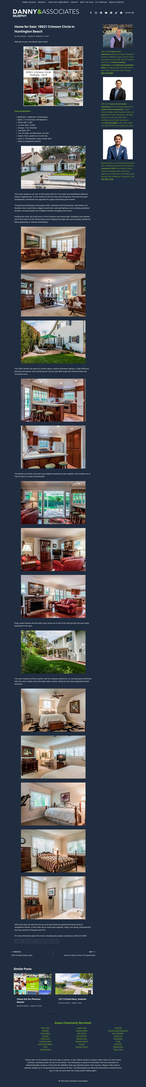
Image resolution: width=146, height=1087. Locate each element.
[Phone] (121, 13)
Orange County (29, 941)
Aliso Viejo (45, 1028)
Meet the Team (86, 2)
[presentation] (32, 983)
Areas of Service (116, 2)
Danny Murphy (21, 36)
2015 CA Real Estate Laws (21, 953)
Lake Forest (81, 1033)
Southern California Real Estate (47, 941)
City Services (101, 2)
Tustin (118, 1041)
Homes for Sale (29, 2)
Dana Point (45, 1039)
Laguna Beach (45, 1050)
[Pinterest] (111, 13)
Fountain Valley (45, 1041)
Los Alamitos (81, 1036)
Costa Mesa (45, 1033)
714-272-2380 (111, 123)
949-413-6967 (107, 73)
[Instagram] (96, 13)
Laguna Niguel (81, 1031)
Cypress (45, 1036)
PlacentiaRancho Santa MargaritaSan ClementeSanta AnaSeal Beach (118, 1033)
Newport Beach (81, 1041)
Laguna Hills (82, 1028)
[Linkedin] (101, 13)
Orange (82, 1044)
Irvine (45, 1047)
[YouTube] (106, 13)
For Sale (18, 941)
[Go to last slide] (16, 992)
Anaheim (45, 1031)
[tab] (49, 1013)
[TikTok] (116, 13)
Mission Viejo (81, 1039)
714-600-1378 (107, 179)
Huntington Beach (45, 1044)
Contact (74, 2)
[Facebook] (91, 13)
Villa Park (118, 1044)
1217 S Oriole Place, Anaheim (72, 999)
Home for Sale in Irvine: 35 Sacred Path (79, 953)
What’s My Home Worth (58, 2)
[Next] (89, 992)
